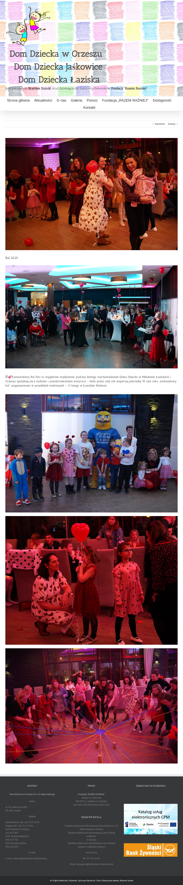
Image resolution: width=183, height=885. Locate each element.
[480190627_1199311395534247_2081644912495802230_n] (91, 395)
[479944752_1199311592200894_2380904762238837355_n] (91, 517)
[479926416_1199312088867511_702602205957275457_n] (91, 266)
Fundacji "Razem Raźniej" (129, 88)
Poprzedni (160, 123)
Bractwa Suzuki (39, 88)
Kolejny (171, 123)
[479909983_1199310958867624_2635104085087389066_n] (91, 649)
